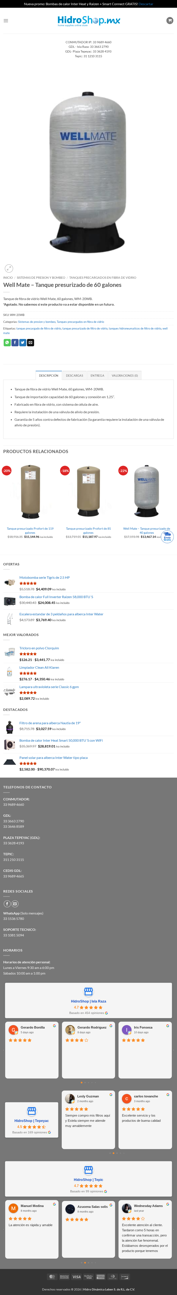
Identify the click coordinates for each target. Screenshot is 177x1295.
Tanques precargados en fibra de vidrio (102, 277)
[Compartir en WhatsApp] (7, 342)
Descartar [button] (146, 4)
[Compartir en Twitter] (22, 342)
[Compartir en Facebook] (15, 342)
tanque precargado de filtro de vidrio (38, 328)
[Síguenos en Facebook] (7, 903)
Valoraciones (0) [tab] (125, 375)
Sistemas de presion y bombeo (41, 277)
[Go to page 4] (95, 1082)
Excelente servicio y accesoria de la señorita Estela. (144, 1118)
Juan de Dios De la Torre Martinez (152, 1096)
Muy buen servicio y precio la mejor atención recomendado (64, 1227)
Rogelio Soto (122, 1206)
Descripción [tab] (48, 375)
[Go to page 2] (88, 1082)
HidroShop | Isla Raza (88, 1001)
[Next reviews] (173, 1229)
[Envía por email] (30, 342)
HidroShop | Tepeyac (31, 1121)
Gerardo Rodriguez (92, 1027)
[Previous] (3, 506)
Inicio (8, 277)
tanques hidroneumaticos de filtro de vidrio (135, 328)
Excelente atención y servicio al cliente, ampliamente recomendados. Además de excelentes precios (122, 1232)
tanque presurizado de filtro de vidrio (84, 328)
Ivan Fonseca (66, 1206)
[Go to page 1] (85, 1082)
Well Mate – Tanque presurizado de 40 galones (146, 530)
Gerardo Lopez (89, 1096)
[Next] (173, 506)
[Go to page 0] (81, 1082)
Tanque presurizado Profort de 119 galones (30, 530)
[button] (5, 20)
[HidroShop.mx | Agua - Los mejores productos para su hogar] (88, 20)
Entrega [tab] (97, 375)
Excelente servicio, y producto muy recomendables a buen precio (87, 1121)
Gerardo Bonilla (33, 1027)
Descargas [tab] (74, 375)
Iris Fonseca (143, 1027)
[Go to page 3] (120, 1153)
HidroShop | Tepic (88, 1180)
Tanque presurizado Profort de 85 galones (88, 530)
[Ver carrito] (169, 20)
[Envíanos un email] (15, 903)
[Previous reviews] (3, 1229)
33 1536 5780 (13, 918)
